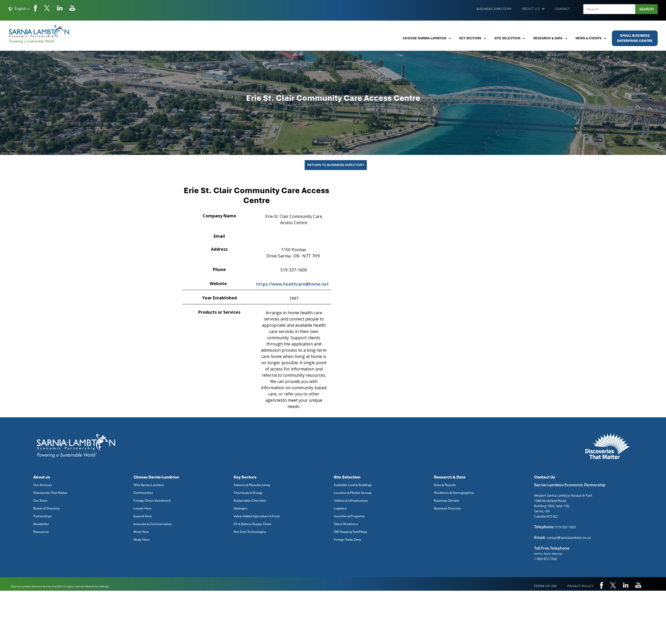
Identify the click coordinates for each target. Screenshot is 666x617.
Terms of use (545, 586)
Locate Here (142, 508)
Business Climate (446, 501)
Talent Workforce (346, 524)
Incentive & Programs (349, 516)
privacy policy (580, 586)
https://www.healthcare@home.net (292, 284)
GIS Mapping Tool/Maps (350, 532)
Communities (143, 493)
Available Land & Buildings (353, 485)
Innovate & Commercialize (152, 524)
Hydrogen (240, 508)
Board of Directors (46, 508)
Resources (41, 532)
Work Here (141, 532)
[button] (19, 9)
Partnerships (42, 516)
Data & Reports (445, 485)
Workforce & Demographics (454, 493)
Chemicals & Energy (248, 493)
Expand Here (142, 516)
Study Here (141, 540)
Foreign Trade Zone (347, 540)
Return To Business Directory (335, 165)
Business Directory (494, 9)
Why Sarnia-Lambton (148, 485)
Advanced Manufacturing (252, 485)
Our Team (40, 501)
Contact (562, 9)
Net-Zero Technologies (250, 532)
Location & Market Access (353, 493)
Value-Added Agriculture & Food (256, 516)
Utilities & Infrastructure (351, 501)
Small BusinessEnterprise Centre (634, 38)
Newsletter (41, 524)
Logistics (340, 508)
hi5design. (104, 586)
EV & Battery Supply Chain (252, 524)
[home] (39, 34)
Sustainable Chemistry (250, 501)
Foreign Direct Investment (152, 501)
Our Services (42, 485)
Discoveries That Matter (50, 493)
